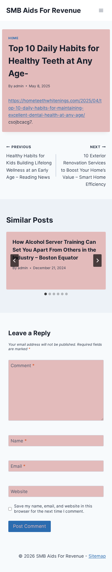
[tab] (45, 294)
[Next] (97, 260)
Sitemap (97, 556)
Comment (23, 365)
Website (19, 491)
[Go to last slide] (14, 260)
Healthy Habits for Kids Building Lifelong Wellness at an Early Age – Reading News (29, 162)
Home (13, 38)
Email (18, 466)
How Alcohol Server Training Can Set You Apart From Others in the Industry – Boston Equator (54, 250)
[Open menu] (101, 10)
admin (19, 86)
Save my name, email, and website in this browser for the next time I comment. (53, 509)
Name (19, 440)
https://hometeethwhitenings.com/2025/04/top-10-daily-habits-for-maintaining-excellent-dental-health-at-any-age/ (55, 107)
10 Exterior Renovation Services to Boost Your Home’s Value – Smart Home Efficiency (83, 166)
